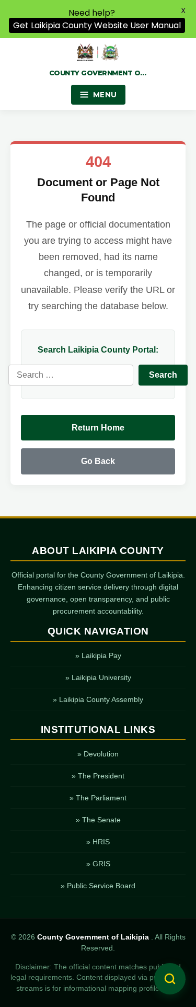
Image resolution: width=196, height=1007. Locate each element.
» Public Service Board (98, 885)
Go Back (98, 461)
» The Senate (98, 820)
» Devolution (98, 754)
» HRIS (98, 842)
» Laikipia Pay (98, 655)
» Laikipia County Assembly (98, 699)
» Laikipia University (98, 677)
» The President (98, 776)
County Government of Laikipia (94, 937)
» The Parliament (98, 798)
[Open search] (170, 978)
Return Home (98, 427)
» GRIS (98, 863)
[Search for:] (70, 375)
